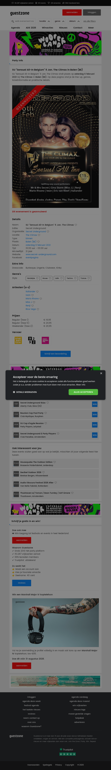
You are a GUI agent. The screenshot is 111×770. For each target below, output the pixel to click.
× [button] (101, 373)
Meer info (80, 384)
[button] (25, 392)
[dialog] (55, 385)
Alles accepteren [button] (83, 392)
